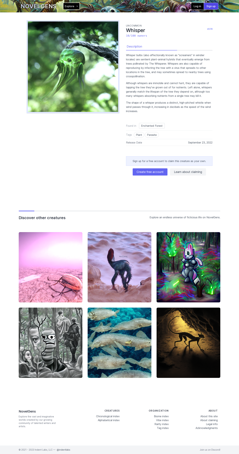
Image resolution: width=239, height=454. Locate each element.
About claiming (209, 420)
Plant (139, 134)
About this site (209, 416)
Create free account (150, 172)
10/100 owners (136, 35)
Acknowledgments (207, 428)
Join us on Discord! (210, 449)
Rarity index (161, 424)
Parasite (152, 134)
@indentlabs (63, 449)
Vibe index (162, 420)
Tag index (163, 428)
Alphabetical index (109, 420)
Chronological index (108, 416)
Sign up (211, 6)
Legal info (212, 424)
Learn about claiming (188, 172)
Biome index (161, 416)
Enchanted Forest (152, 125)
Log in (197, 6)
